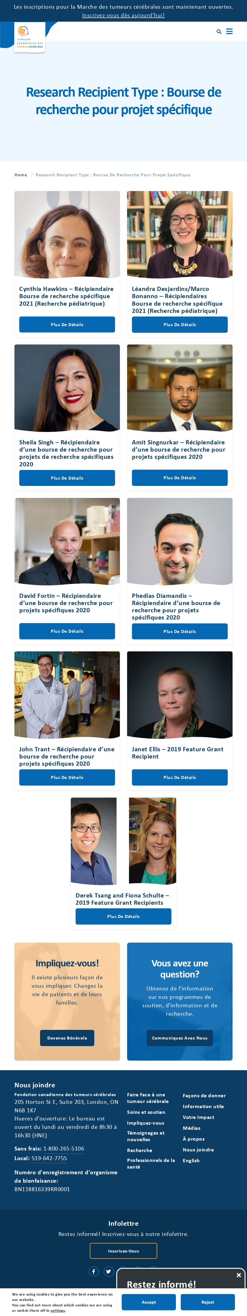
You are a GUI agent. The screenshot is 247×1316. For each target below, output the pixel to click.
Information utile (203, 1106)
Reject (208, 1302)
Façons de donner (204, 1095)
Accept (149, 1302)
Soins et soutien (146, 1111)
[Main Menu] (229, 31)
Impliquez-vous (145, 1122)
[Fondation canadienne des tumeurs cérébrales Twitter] (108, 1271)
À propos (194, 1138)
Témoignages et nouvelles (145, 1136)
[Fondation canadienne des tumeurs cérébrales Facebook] (93, 1271)
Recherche (139, 1150)
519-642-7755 (49, 1158)
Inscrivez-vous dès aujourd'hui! (123, 15)
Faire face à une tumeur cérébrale (148, 1097)
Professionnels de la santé (151, 1163)
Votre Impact (198, 1117)
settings (58, 1310)
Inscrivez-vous (123, 1250)
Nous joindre (198, 1149)
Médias (191, 1127)
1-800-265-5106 (63, 1148)
